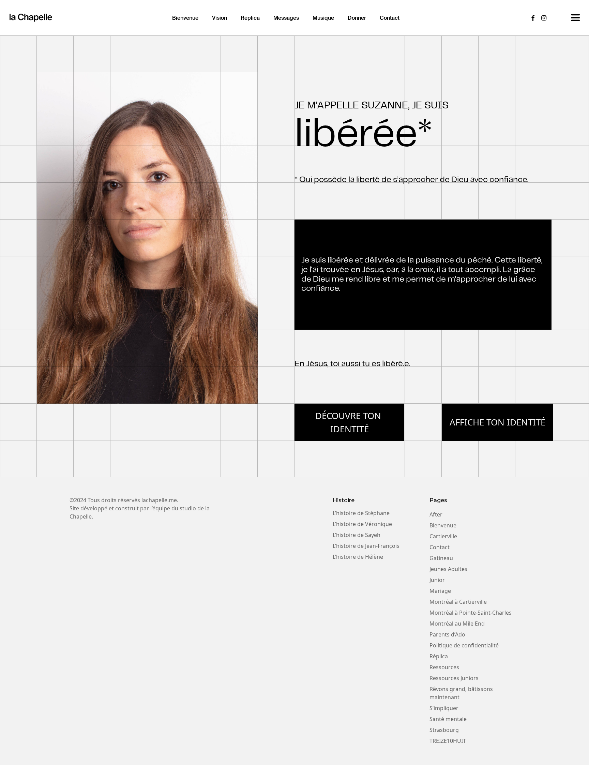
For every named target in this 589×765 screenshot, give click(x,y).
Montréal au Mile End (457, 623)
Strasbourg (444, 730)
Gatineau (441, 558)
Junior (437, 580)
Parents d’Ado (447, 634)
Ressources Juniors (454, 678)
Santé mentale (448, 719)
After (435, 514)
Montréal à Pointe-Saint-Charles (470, 612)
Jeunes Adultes (448, 569)
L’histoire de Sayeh (356, 535)
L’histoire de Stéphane (361, 513)
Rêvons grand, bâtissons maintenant (461, 693)
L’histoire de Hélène (358, 556)
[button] (575, 17)
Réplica (438, 656)
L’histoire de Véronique (362, 524)
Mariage (440, 591)
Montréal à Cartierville (458, 601)
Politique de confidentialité (464, 645)
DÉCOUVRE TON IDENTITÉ (349, 422)
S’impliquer (443, 708)
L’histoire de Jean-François (366, 546)
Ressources (444, 667)
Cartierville (443, 536)
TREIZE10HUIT (447, 741)
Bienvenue (442, 525)
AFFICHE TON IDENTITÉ (497, 422)
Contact (439, 547)
